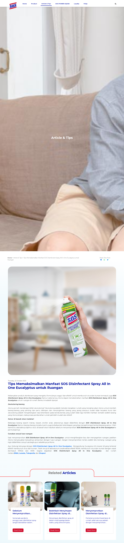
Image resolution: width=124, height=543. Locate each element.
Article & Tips (46, 3)
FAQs (85, 3)
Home (25, 3)
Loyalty (76, 3)
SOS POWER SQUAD (62, 3)
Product (34, 3)
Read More (18, 530)
